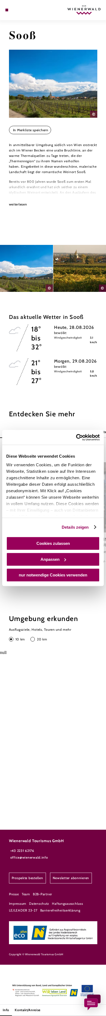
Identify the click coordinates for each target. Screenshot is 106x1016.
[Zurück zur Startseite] (84, 10)
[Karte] (15, 10)
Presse (14, 894)
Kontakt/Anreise (27, 1010)
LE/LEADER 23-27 (23, 910)
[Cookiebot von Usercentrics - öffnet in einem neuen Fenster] (76, 437)
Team (26, 894)
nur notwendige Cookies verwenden (53, 575)
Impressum (18, 904)
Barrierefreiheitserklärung (60, 910)
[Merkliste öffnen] (19, 10)
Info (6, 1010)
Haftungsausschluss (67, 904)
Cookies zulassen (53, 543)
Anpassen (50, 559)
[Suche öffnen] (23, 10)
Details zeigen (75, 527)
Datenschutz (39, 904)
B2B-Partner (42, 894)
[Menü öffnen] (6, 10)
